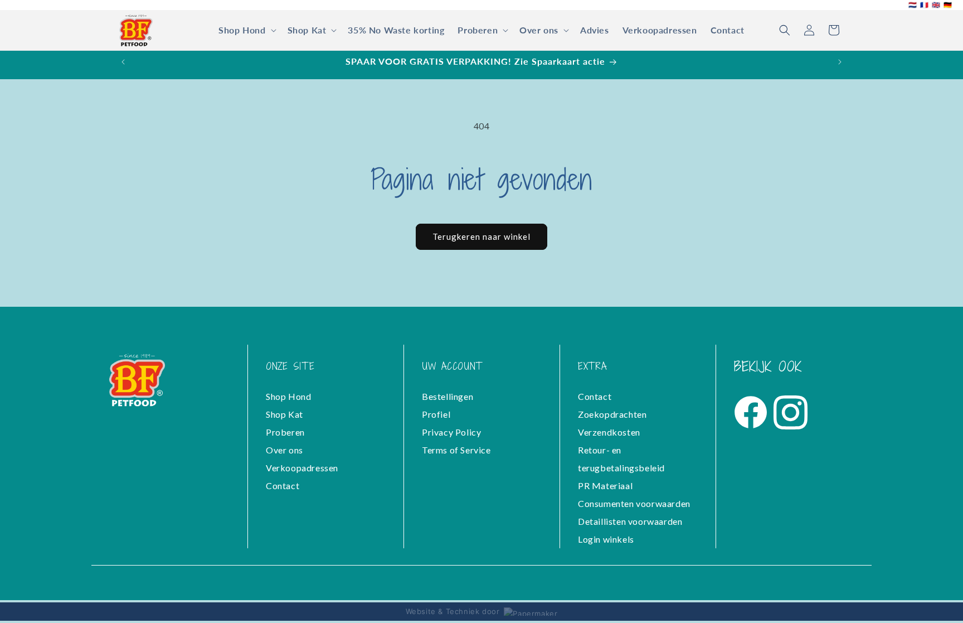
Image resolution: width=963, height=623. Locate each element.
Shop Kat (284, 414)
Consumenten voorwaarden (634, 503)
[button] (246, 30)
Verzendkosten (609, 432)
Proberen (285, 432)
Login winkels (606, 539)
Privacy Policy (451, 432)
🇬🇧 (936, 5)
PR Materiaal (605, 485)
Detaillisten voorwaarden (630, 521)
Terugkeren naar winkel (481, 236)
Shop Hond (288, 396)
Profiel (436, 414)
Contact (282, 485)
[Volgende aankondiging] (840, 62)
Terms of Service (456, 450)
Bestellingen (447, 396)
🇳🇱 (912, 5)
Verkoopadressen (302, 467)
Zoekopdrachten (612, 414)
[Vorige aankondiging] (123, 62)
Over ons (284, 450)
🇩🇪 (947, 5)
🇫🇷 (924, 5)
